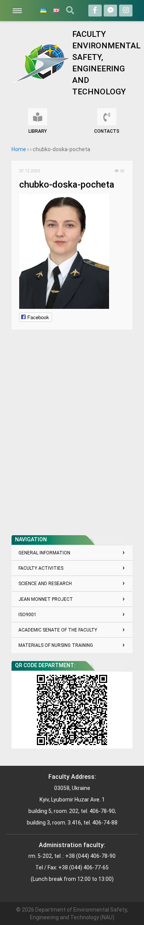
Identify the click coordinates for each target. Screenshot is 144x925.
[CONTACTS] (106, 116)
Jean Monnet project (45, 599)
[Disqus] (72, 433)
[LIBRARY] (37, 116)
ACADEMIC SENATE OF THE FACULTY (57, 630)
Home (19, 149)
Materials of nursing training (55, 645)
